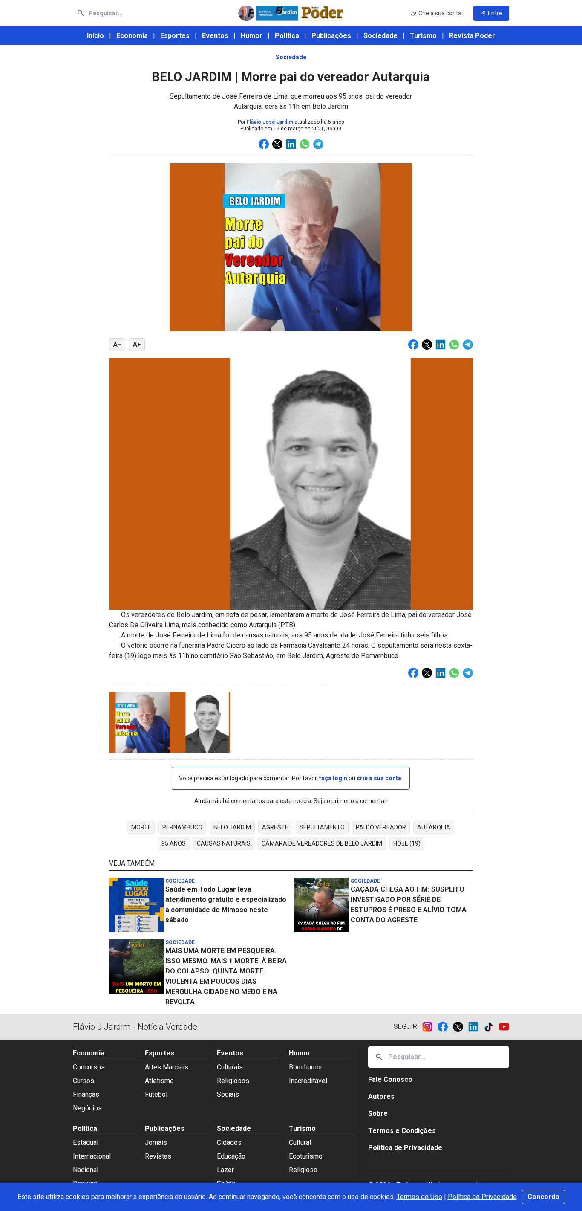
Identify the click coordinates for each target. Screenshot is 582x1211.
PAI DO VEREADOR (381, 827)
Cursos (83, 1081)
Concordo (543, 1197)
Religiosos (233, 1081)
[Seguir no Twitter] (460, 1027)
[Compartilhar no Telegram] (318, 144)
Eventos (215, 36)
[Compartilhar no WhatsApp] (305, 144)
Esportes (175, 36)
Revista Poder (472, 36)
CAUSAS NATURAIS (224, 843)
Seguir (405, 1027)
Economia (132, 36)
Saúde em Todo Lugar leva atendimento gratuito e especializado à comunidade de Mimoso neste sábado (225, 904)
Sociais (228, 1094)
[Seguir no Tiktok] (491, 1027)
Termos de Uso (419, 1197)
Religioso (303, 1170)
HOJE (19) (407, 843)
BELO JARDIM (232, 827)
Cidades (229, 1143)
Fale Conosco (390, 1079)
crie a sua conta (379, 778)
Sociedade (380, 36)
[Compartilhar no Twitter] (277, 144)
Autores (381, 1096)
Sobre (378, 1114)
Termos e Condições (402, 1131)
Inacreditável (308, 1081)
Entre (491, 13)
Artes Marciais (166, 1067)
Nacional (85, 1170)
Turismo (423, 36)
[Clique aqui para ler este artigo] (137, 905)
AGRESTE (275, 827)
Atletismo (159, 1081)
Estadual (85, 1143)
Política (287, 36)
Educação (231, 1156)
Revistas (158, 1156)
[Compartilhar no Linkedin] (291, 144)
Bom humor (306, 1067)
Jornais (156, 1143)
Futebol (156, 1094)
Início (95, 36)
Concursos (89, 1067)
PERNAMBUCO (182, 827)
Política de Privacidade (482, 1197)
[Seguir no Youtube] (504, 1027)
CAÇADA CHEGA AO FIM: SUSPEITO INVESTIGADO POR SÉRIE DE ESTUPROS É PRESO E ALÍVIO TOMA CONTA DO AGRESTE (409, 904)
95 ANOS (173, 843)
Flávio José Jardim (270, 122)
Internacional (92, 1156)
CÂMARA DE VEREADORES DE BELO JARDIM (322, 843)
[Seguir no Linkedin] (476, 1027)
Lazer (225, 1170)
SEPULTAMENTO (322, 827)
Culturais (230, 1067)
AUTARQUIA (433, 827)
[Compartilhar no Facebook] (264, 144)
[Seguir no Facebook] (445, 1027)
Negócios (87, 1108)
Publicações (331, 36)
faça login (333, 778)
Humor (251, 36)
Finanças (86, 1094)
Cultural (300, 1143)
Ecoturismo (306, 1156)
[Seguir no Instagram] (430, 1027)
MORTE (141, 827)
